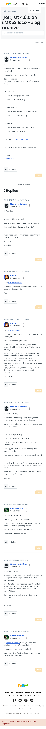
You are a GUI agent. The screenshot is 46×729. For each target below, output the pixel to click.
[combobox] (23, 32)
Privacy (5, 706)
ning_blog (10, 158)
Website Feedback (28, 709)
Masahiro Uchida (15, 282)
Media (39, 692)
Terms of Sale (22, 706)
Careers (19, 692)
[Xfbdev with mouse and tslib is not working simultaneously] (37, 185)
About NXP (9, 692)
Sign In (42, 3)
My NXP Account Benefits (28, 695)
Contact (11, 695)
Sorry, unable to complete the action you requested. (19, 722)
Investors (29, 692)
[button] (29, 59)
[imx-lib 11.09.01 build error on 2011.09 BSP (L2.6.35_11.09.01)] (33, 185)
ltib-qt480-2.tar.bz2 (20, 139)
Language (34, 10)
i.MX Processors (9, 11)
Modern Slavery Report (35, 706)
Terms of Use (13, 706)
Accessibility (16, 709)
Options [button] (38, 42)
